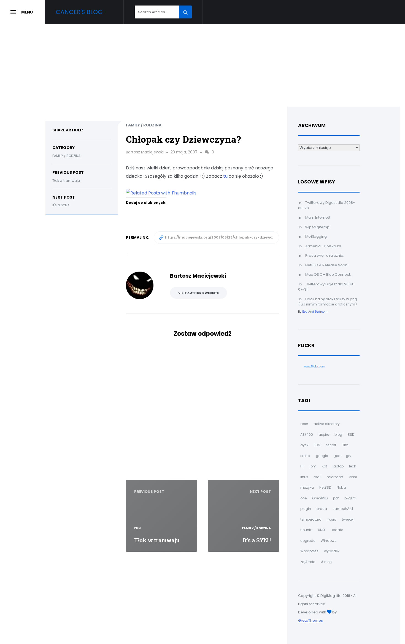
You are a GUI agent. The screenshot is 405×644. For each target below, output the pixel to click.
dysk (304, 445)
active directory (327, 423)
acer (304, 423)
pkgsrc (350, 498)
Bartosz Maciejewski (145, 152)
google (322, 455)
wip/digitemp (317, 227)
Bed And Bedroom (315, 312)
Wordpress (309, 551)
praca (322, 508)
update (337, 529)
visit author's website (198, 293)
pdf (336, 498)
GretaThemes (310, 620)
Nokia (341, 487)
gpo (336, 455)
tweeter (348, 519)
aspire (323, 434)
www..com (314, 366)
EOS (317, 445)
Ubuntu (306, 529)
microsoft (335, 477)
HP (302, 466)
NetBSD (325, 487)
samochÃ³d (343, 508)
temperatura (311, 519)
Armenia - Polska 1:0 (323, 246)
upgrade (307, 540)
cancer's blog (79, 12)
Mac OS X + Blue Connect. (328, 274)
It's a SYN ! (60, 205)
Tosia (331, 519)
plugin (305, 508)
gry (348, 455)
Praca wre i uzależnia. (324, 255)
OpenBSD (320, 498)
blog (338, 434)
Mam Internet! (317, 217)
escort (331, 445)
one (303, 498)
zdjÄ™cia (307, 561)
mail (317, 477)
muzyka (307, 487)
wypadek (331, 551)
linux (304, 477)
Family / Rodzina (66, 155)
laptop (338, 466)
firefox (305, 455)
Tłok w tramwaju (66, 180)
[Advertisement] (202, 65)
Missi (353, 477)
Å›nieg (326, 561)
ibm (313, 466)
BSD (351, 434)
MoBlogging (316, 236)
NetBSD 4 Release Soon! (327, 265)
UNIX (321, 529)
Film (345, 445)
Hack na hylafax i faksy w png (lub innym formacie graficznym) (327, 301)
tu (225, 176)
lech (352, 466)
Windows (328, 540)
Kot (324, 466)
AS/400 (306, 434)
